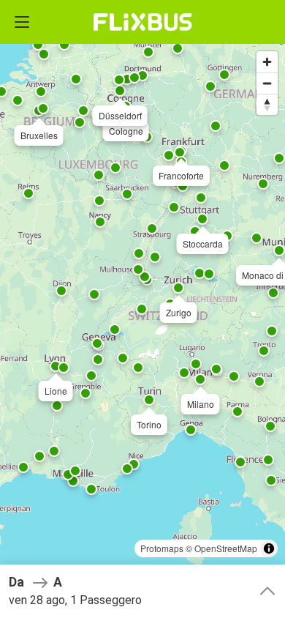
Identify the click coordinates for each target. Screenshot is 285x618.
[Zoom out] (267, 83)
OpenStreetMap (225, 548)
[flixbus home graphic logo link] (143, 22)
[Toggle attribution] (269, 548)
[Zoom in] (267, 61)
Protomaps (161, 548)
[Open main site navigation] (22, 22)
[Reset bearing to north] (267, 104)
